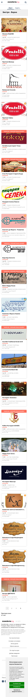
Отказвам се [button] (16, 686)
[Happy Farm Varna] (14, 450)
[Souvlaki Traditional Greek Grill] (14, 338)
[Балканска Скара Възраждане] (14, 534)
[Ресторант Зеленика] (14, 394)
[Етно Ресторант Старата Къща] (14, 170)
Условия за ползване (14, 641)
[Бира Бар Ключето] (14, 254)
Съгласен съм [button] (17, 683)
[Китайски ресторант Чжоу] (14, 142)
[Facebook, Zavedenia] (3, 681)
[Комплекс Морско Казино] (14, 310)
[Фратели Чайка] (14, 114)
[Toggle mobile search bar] (25, 2)
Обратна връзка (14, 646)
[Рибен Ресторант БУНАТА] (14, 422)
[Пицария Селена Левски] (14, 198)
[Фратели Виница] (14, 58)
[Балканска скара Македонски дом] (14, 562)
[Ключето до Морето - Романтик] (14, 226)
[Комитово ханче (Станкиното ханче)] (14, 506)
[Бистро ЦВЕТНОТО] (14, 590)
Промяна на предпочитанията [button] (17, 690)
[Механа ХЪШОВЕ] (14, 30)
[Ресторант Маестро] (14, 478)
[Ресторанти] (13, 2)
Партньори (14, 656)
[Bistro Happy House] (14, 282)
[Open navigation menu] (1, 2)
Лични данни (14, 643)
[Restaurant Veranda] (14, 86)
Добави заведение (14, 653)
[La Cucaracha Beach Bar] (14, 366)
